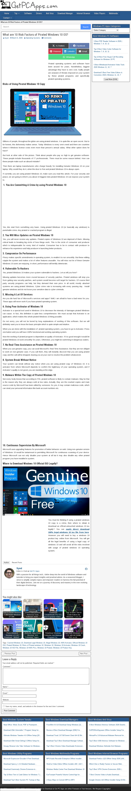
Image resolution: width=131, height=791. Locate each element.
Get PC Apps (35, 571)
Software (28, 13)
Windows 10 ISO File (10, 648)
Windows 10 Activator (62, 645)
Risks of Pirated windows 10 (32, 645)
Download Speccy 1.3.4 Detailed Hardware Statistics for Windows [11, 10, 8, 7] (19, 764)
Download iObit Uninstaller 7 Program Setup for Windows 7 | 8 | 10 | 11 (21, 730)
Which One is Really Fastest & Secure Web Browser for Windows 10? (105, 764)
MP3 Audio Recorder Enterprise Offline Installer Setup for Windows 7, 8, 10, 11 (63, 759)
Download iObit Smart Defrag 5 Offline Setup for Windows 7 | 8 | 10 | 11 (21, 741)
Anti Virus (50, 13)
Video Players (99, 13)
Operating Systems (33, 38)
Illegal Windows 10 (53, 643)
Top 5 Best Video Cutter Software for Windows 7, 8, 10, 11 (107, 50)
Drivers (39, 13)
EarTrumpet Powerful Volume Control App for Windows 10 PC (63, 775)
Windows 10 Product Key (62, 648)
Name (5, 687)
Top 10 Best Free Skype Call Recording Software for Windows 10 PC (108, 58)
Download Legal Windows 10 (34, 643)
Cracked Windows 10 (15, 643)
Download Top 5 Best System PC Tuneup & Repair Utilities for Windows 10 (22, 780)
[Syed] (9, 578)
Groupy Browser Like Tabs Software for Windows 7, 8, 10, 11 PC (23, 746)
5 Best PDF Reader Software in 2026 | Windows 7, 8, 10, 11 (108, 42)
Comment (7, 666)
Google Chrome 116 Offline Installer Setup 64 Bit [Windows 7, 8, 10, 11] (107, 780)
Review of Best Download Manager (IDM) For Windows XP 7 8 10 (63, 730)
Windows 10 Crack (78, 645)
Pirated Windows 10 (14, 645)
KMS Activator (66, 643)
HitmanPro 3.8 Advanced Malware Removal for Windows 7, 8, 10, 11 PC (106, 735)
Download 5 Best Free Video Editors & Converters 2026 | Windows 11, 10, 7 (108, 74)
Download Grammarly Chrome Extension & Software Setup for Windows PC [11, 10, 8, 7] (20, 769)
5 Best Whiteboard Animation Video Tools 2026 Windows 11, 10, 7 (109, 66)
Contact (6, 18)
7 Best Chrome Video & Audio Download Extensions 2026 (104, 775)
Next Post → (85, 654)
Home (6, 13)
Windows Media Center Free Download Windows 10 (65, 769)
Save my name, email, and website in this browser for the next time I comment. (35, 706)
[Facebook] (86, 568)
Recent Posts (17, 562)
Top (15, 13)
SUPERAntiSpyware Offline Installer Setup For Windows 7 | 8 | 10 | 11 (106, 730)
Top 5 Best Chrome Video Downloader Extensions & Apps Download (64, 746)
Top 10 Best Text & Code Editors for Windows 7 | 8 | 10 (22, 775)
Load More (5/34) (111, 79)
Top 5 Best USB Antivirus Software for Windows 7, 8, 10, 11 (108, 741)
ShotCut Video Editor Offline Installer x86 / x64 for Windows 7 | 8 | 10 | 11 (65, 764)
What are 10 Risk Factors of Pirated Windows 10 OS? (35, 34)
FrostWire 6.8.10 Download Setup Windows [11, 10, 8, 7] (65, 725)
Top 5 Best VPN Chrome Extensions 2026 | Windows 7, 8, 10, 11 (105, 769)
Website (6, 700)
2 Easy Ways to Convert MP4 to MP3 (60, 780)
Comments (47, 38)
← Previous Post (8, 654)
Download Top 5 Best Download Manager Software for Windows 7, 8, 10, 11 (65, 741)
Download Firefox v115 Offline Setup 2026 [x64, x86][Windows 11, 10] (106, 759)
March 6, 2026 (17, 38)
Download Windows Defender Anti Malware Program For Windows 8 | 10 (105, 746)
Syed (7, 38)
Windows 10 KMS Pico (27, 648)
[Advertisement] (24, 60)
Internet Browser (83, 13)
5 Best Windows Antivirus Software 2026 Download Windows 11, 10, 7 (108, 725)
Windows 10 (48, 645)
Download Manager (65, 13)
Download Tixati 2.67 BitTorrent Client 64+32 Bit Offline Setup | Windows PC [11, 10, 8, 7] (64, 735)
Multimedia (113, 13)
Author (6, 562)
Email (5, 693)
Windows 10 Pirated (44, 648)
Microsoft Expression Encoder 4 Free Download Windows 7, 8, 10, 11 (21, 759)
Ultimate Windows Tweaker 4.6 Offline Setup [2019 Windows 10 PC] (22, 735)
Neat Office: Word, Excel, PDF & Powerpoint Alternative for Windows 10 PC (20, 725)
